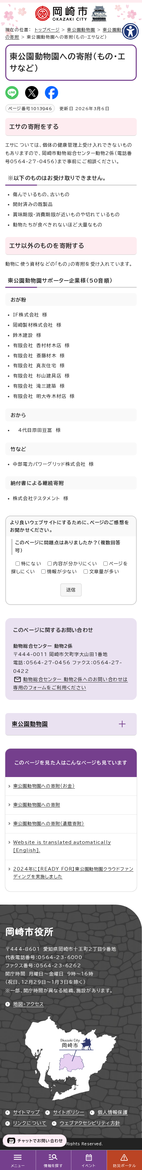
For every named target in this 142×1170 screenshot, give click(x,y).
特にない (31, 563)
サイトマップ (26, 1112)
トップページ (47, 30)
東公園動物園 (81, 30)
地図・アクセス (28, 1004)
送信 (71, 589)
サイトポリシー (68, 1112)
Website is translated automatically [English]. (62, 846)
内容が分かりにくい (75, 563)
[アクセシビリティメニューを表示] (130, 31)
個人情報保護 (113, 1112)
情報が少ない (62, 571)
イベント (88, 1165)
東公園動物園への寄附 (36, 804)
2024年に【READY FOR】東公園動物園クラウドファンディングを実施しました (73, 873)
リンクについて (30, 1123)
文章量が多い (104, 571)
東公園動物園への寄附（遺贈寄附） (48, 823)
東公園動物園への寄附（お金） (44, 786)
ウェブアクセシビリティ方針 (90, 1123)
